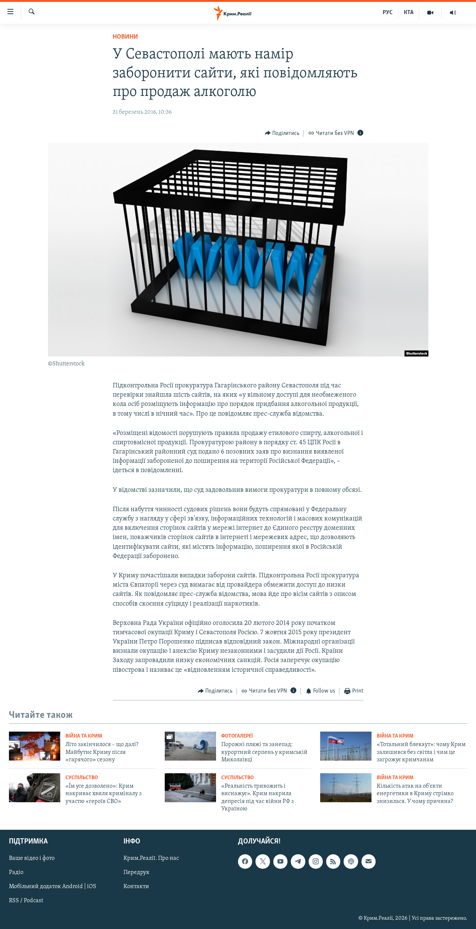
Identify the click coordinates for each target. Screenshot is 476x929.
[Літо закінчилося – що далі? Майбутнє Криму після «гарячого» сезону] (34, 746)
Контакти (136, 887)
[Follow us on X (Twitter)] (262, 862)
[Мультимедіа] (430, 12)
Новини (125, 37)
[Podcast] (351, 862)
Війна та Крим (83, 736)
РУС (388, 13)
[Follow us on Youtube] (280, 862)
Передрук (136, 873)
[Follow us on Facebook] (245, 862)
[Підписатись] (368, 862)
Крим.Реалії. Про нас (151, 859)
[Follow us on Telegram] (298, 862)
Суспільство (81, 778)
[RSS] (333, 862)
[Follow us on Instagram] (316, 862)
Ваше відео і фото (32, 859)
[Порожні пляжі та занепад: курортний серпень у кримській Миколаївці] (190, 746)
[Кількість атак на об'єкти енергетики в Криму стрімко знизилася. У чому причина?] (346, 787)
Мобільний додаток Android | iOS (52, 887)
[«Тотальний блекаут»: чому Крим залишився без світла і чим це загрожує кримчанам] (346, 746)
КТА (409, 13)
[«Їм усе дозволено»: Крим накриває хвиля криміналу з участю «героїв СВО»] (34, 787)
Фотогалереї (237, 736)
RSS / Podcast (26, 901)
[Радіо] (453, 12)
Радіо (16, 873)
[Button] (282, 133)
